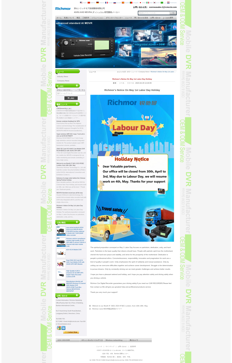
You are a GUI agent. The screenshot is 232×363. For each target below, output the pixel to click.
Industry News (62, 76)
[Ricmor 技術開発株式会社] (63, 9)
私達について (69, 18)
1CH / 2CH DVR (64, 340)
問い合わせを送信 (141, 18)
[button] (173, 44)
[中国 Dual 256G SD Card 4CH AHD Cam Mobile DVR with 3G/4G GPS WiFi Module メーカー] (61, 260)
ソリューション (97, 18)
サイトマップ (110, 346)
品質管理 (133, 346)
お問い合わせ (155, 18)
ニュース (128, 18)
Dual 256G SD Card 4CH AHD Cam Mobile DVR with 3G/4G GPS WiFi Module (75, 258)
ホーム (59, 18)
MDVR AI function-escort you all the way (70, 193)
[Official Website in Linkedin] (63, 328)
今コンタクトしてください (71, 332)
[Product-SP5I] (116, 67)
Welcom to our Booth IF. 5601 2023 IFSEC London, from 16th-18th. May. (120, 306)
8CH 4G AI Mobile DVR (74, 246)
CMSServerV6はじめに (64, 108)
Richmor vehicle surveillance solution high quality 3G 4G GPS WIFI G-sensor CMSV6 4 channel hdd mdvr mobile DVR (76, 239)
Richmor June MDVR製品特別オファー (107, 309)
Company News (63, 81)
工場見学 (85, 18)
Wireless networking (114, 340)
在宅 (128, 72)
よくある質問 (168, 18)
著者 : (115, 83)
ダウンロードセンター (114, 18)
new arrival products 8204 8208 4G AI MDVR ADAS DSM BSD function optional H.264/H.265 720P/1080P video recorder (75, 227)
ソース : (122, 83)
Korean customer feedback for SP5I (68, 121)
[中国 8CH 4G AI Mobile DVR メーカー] (61, 249)
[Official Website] (59, 328)
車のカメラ (134, 340)
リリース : (131, 83)
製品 (78, 18)
